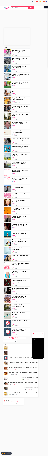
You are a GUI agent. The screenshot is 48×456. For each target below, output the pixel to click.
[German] (37, 1)
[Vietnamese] (45, 1)
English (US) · (7, 400)
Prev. (5, 337)
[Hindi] (42, 1)
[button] (6, 36)
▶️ (2, 453)
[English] (32, 1)
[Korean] (31, 1)
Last (25, 337)
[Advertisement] (24, 18)
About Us (6, 401)
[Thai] (46, 1)
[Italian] (39, 1)
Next (22, 337)
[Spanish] (40, 1)
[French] (35, 1)
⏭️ (4, 453)
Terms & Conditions (16, 401)
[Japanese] (34, 1)
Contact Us (10, 401)
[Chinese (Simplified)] (43, 1)
